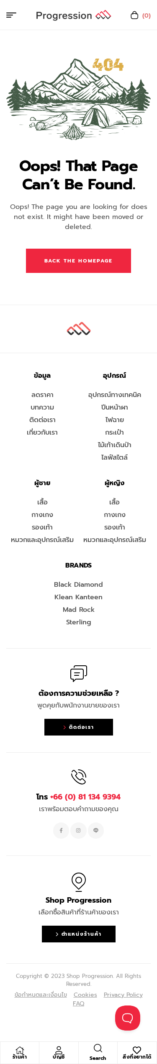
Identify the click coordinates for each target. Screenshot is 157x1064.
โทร (78, 797)
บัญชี (59, 1057)
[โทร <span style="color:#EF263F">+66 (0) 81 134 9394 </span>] (78, 776)
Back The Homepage (78, 261)
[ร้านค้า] (19, 1050)
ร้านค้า (20, 1057)
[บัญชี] (58, 1050)
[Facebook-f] (61, 830)
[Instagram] (78, 830)
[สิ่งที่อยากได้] (137, 1050)
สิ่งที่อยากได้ (137, 1057)
